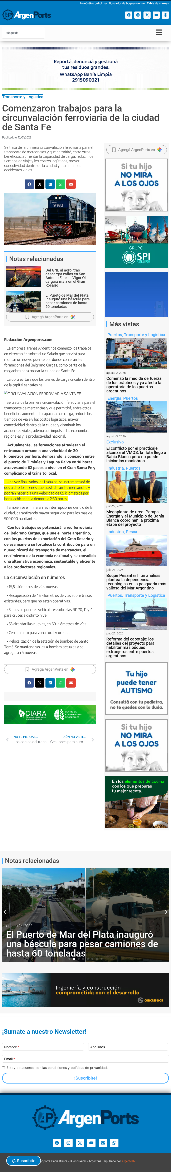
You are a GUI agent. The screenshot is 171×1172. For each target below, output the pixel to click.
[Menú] (159, 32)
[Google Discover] (165, 15)
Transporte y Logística (22, 96)
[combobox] (23, 33)
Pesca (131, 531)
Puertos (114, 334)
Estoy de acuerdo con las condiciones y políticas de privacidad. (57, 1067)
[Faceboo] (128, 15)
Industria (115, 468)
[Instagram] (137, 15)
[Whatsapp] (114, 1143)
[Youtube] (156, 15)
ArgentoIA (128, 1161)
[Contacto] (103, 1143)
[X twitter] (147, 15)
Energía (114, 398)
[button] (29, 184)
